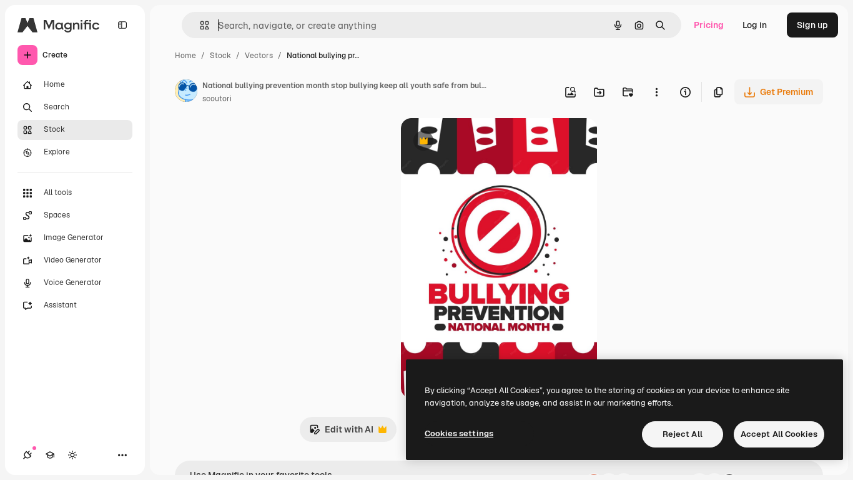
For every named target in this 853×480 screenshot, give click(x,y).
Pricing (709, 25)
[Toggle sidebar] (122, 25)
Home (185, 56)
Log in (754, 25)
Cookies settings (459, 433)
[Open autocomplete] (199, 25)
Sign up (812, 25)
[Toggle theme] (72, 455)
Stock (220, 56)
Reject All (683, 434)
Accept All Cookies (779, 434)
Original (480, 142)
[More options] (656, 91)
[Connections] (27, 455)
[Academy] (50, 455)
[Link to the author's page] (186, 92)
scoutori (217, 99)
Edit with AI (341, 433)
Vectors (259, 56)
